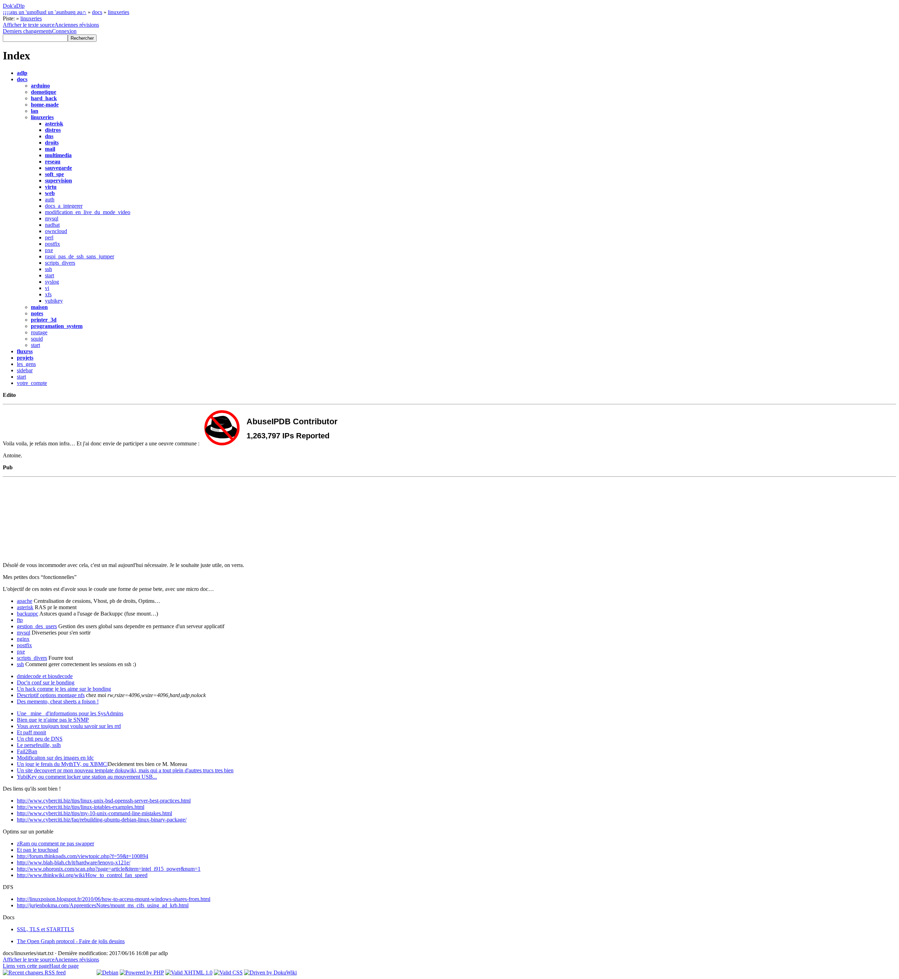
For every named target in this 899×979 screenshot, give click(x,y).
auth (49, 199)
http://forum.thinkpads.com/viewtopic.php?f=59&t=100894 (82, 856)
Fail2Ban (27, 751)
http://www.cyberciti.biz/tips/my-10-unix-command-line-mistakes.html (94, 813)
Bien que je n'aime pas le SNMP (53, 720)
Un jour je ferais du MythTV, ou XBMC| (62, 764)
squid (37, 339)
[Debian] (107, 972)
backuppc (27, 614)
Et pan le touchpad (37, 850)
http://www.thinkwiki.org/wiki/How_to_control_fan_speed (82, 875)
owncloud (56, 231)
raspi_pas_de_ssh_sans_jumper (79, 256)
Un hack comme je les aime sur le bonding (64, 689)
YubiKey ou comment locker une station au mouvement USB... (87, 777)
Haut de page (64, 966)
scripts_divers (60, 263)
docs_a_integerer (64, 206)
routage (39, 332)
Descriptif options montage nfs (51, 695)
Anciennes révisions (76, 25)
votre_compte (32, 383)
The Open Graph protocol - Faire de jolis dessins (71, 941)
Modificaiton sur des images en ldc (55, 758)
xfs (48, 294)
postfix (52, 244)
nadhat (52, 225)
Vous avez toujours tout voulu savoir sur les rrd (69, 726)
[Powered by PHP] (142, 972)
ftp (20, 620)
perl (49, 237)
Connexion (64, 31)
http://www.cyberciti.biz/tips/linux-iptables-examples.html (80, 807)
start (49, 275)
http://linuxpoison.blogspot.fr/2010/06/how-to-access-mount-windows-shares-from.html (113, 899)
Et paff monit (31, 732)
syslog (52, 282)
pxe (49, 250)
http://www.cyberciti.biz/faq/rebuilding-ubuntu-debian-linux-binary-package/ (101, 820)
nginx (23, 639)
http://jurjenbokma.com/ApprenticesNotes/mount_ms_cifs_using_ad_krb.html (103, 905)
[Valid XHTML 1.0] (188, 972)
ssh (48, 269)
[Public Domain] (81, 972)
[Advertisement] (266, 525)
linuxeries (118, 12)
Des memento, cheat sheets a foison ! (58, 701)
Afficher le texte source (28, 25)
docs (97, 12)
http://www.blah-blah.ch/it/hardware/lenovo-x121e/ (73, 862)
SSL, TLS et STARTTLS (45, 929)
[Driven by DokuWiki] (270, 972)
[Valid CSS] (228, 972)
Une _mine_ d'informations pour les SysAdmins (70, 713)
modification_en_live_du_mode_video (87, 212)
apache (24, 601)
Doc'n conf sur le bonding (45, 682)
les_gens (26, 364)
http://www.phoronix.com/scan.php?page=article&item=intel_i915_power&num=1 (109, 869)
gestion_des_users (37, 626)
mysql (51, 218)
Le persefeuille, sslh (39, 745)
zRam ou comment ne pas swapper (55, 843)
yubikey (54, 301)
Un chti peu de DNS (40, 739)
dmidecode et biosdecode (45, 676)
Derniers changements (27, 31)
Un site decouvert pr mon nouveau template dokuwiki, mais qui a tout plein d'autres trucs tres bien (125, 770)
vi (47, 288)
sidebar (25, 370)
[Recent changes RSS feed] (34, 972)
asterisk (25, 607)
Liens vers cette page (26, 966)
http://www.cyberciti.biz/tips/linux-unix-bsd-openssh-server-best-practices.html (104, 801)
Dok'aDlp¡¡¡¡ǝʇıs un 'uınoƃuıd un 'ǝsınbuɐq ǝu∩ (44, 9)
